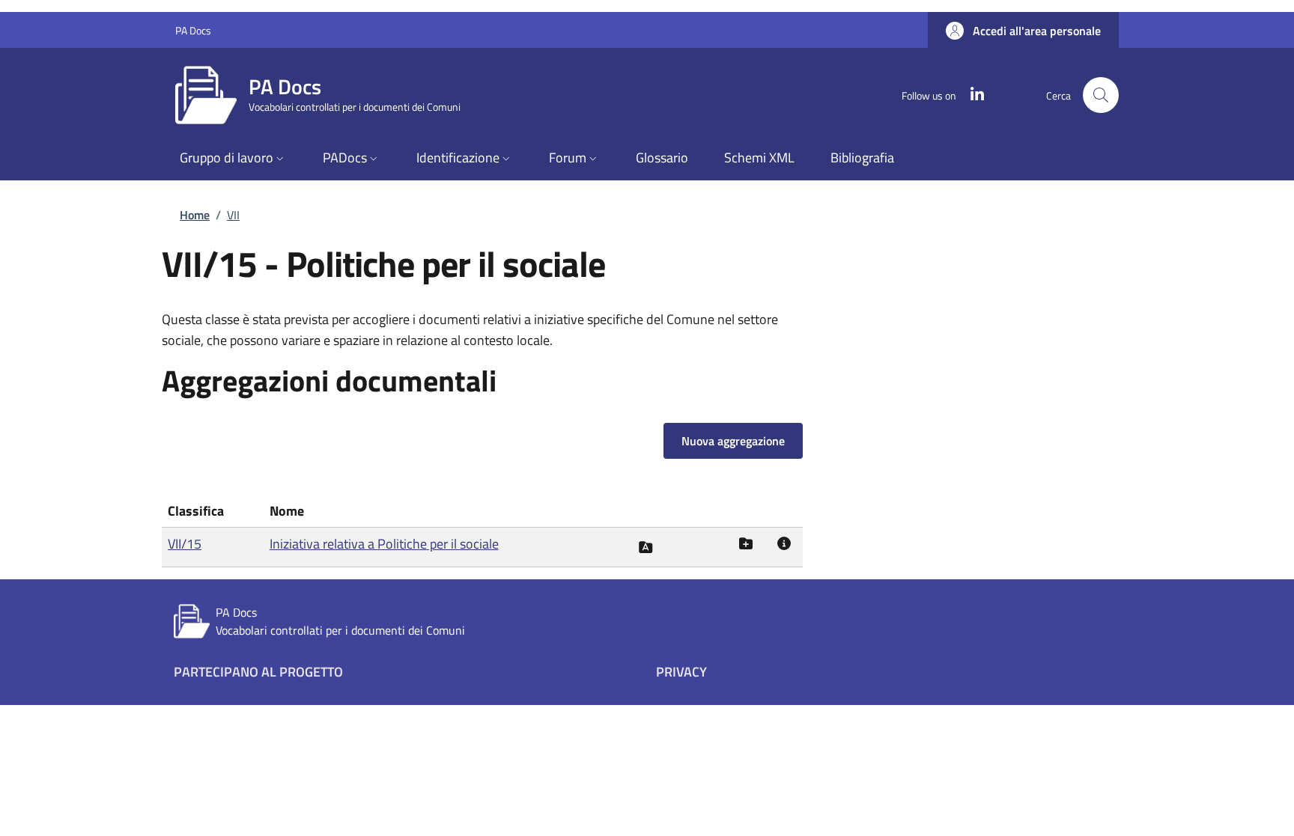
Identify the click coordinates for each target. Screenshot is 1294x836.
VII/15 (184, 544)
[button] (1023, 30)
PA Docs (193, 30)
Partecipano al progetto (258, 672)
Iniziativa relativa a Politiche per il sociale (384, 544)
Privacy (681, 672)
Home (195, 215)
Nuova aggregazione (733, 441)
